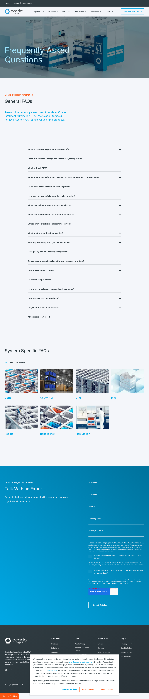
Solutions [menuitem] (52, 11)
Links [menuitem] (76, 639)
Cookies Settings (69, 689)
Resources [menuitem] (94, 11)
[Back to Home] (14, 11)
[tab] (7, 363)
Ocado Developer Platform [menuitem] (81, 649)
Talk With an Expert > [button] (132, 11)
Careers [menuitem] (16, 3)
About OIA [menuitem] (56, 639)
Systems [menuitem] (37, 11)
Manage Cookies (9, 696)
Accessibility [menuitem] (126, 656)
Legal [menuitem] (123, 639)
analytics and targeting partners (81, 662)
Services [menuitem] (65, 11)
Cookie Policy (51, 670)
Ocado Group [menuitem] (79, 644)
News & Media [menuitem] (27, 3)
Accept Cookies (88, 689)
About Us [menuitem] (109, 11)
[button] (143, 693)
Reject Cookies (107, 689)
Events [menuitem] (7, 3)
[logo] (16, 641)
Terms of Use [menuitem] (126, 652)
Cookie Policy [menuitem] (126, 648)
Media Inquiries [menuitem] (80, 654)
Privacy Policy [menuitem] (126, 644)
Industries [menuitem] (79, 11)
